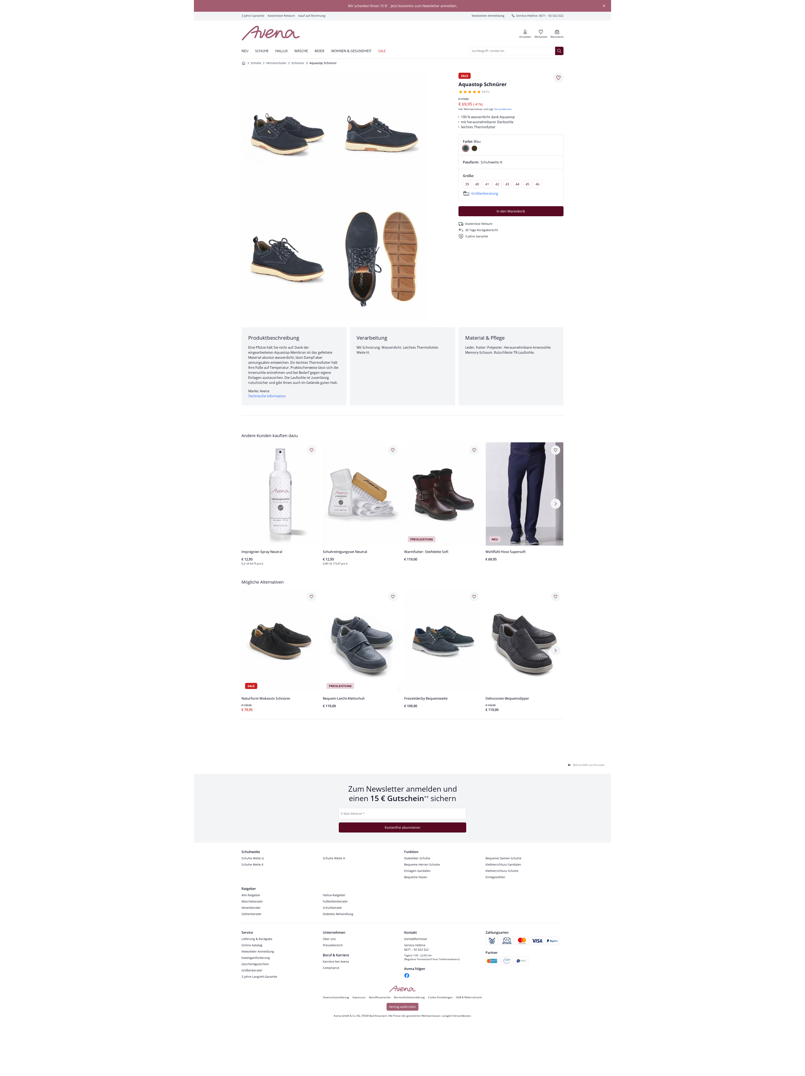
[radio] (465, 148)
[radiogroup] (511, 145)
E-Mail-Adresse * (353, 963)
